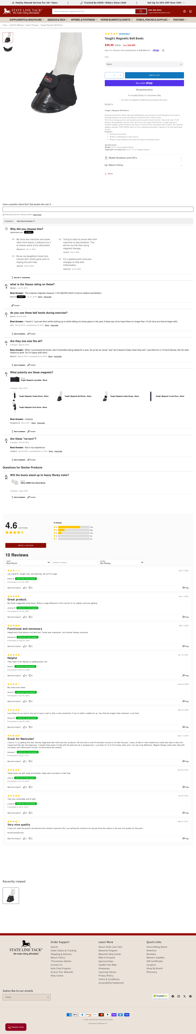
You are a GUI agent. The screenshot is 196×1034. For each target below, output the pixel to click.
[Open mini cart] (190, 11)
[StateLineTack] (23, 11)
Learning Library (107, 972)
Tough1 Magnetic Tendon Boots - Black (34, 396)
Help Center (57, 975)
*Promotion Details (61, 961)
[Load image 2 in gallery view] (8, 49)
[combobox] (99, 11)
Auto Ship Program (61, 968)
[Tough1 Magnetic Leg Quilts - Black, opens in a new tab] (15, 379)
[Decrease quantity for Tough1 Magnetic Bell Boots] (108, 75)
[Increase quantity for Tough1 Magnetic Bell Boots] (120, 75)
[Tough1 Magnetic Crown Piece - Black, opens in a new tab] (151, 396)
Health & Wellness (17, 25)
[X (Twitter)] (184, 996)
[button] (144, 157)
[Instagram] (179, 996)
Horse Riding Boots (157, 947)
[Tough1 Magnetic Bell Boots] (10, 895)
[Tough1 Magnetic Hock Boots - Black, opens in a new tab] (14, 407)
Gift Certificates (155, 961)
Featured (178, 20)
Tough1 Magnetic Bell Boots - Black (78, 396)
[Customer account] (184, 11)
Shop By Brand (155, 968)
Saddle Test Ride (108, 965)
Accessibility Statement (111, 983)
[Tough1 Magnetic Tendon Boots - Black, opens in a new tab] (14, 396)
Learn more (37, 215)
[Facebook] (173, 996)
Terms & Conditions (109, 979)
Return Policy (58, 957)
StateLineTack (94, 1020)
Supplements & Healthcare (26, 20)
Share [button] (110, 173)
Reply (40, 297)
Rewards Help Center (110, 954)
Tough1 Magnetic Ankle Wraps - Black (124, 396)
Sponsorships (106, 961)
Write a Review (25, 545)
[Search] (141, 11)
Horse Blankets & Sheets (115, 20)
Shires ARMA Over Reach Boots (33, 483)
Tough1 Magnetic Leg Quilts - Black (34, 380)
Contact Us (57, 965)
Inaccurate (47, 297)
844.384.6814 (154, 10)
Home (5, 25)
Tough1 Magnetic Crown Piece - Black (170, 396)
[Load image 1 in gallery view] (8, 37)
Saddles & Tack (56, 20)
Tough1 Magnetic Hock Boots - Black (33, 407)
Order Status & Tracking (63, 950)
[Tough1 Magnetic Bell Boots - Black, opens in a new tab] (60, 396)
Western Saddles (156, 957)
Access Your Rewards (62, 972)
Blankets (151, 954)
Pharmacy (152, 972)
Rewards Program (108, 950)
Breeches (152, 950)
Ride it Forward (107, 957)
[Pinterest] (190, 996)
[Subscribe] (48, 997)
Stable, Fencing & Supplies (151, 20)
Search (54, 947)
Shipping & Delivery (61, 954)
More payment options (144, 89)
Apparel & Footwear (83, 20)
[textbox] (98, 209)
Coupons (151, 965)
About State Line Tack (110, 947)
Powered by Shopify (106, 1020)
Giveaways (104, 968)
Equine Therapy (32, 25)
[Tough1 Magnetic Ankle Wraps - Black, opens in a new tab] (105, 396)
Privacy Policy (106, 975)
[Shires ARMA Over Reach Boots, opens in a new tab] (15, 482)
